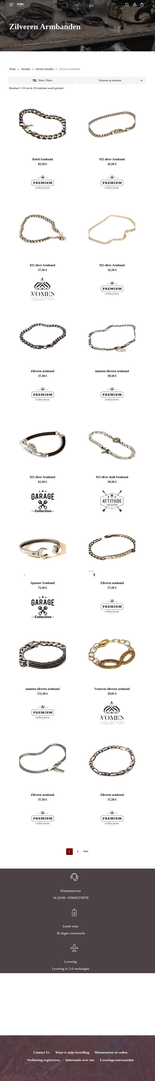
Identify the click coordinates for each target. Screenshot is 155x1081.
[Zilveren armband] (42, 336)
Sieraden (25, 69)
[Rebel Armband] (42, 124)
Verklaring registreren (43, 1060)
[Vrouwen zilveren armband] (112, 654)
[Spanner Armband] (42, 548)
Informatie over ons (79, 1060)
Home (12, 69)
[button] (11, 5)
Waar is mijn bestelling (72, 1052)
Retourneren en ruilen (111, 1052)
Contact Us (41, 1052)
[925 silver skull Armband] (112, 442)
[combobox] (112, 80)
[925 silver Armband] (112, 124)
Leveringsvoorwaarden (117, 1060)
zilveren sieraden (44, 69)
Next (86, 851)
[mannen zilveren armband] (112, 336)
